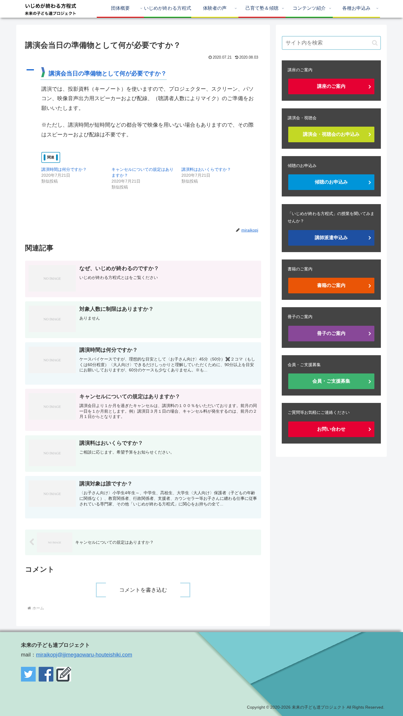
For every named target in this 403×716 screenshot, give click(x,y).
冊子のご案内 (331, 333)
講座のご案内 (331, 86)
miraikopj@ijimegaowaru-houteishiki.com (84, 655)
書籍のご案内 (331, 285)
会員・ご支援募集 (331, 380)
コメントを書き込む (143, 590)
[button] (143, 73)
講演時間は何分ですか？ (64, 169)
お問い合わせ (331, 428)
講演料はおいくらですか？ (206, 169)
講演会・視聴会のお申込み (331, 134)
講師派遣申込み (331, 237)
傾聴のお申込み (331, 181)
